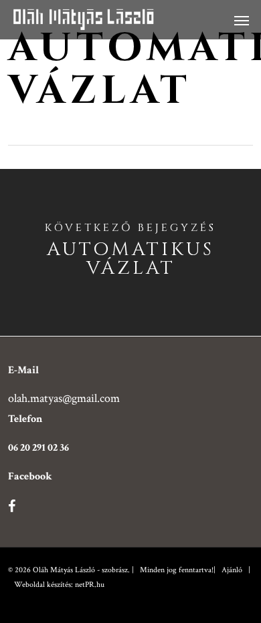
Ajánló (232, 570)
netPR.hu (89, 585)
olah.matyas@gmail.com (64, 398)
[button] (241, 20)
